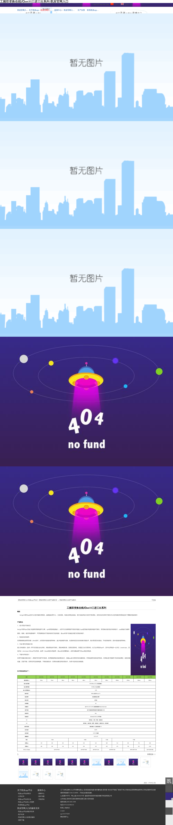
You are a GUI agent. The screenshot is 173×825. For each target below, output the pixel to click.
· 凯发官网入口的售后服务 (26, 817)
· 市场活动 (41, 799)
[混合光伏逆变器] (47, 774)
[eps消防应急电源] (35, 774)
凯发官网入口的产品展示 (48, 600)
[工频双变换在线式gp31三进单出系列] (84, 762)
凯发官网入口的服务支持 (69, 10)
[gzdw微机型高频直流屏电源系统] (133, 762)
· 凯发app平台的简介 (24, 793)
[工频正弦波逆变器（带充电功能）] (60, 774)
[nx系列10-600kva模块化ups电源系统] (23, 762)
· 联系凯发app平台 (23, 805)
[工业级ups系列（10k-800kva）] (108, 762)
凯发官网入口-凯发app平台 (23, 10)
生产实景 (81, 10)
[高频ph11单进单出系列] (35, 762)
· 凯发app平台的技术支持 (25, 811)
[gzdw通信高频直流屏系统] (145, 762)
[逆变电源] (23, 774)
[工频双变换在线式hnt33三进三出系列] (96, 762)
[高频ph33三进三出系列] (47, 762)
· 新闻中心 (41, 793)
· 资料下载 (20, 820)
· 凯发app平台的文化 (24, 799)
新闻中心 (58, 10)
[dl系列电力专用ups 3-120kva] (121, 762)
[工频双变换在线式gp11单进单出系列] (72, 762)
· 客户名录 (20, 814)
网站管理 (63, 817)
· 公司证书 (20, 796)
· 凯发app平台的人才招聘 (25, 802)
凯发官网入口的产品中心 (46, 10)
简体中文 (117, 4)
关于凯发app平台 (35, 10)
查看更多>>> (151, 754)
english (126, 4)
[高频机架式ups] (60, 762)
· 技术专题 (41, 796)
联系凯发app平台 (93, 10)
